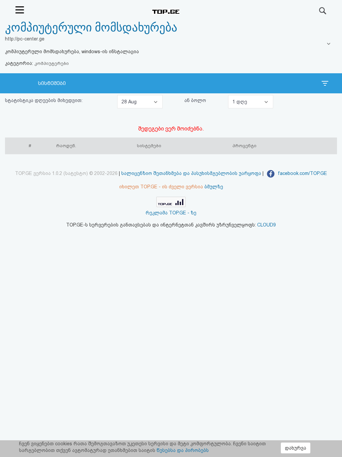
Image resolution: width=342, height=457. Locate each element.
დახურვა (295, 448)
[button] (140, 101)
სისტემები (52, 83)
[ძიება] (323, 11)
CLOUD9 (266, 224)
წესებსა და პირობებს (183, 450)
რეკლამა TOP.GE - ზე (171, 212)
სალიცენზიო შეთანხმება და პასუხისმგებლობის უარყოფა (191, 173)
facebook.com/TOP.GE (302, 173)
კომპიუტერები (51, 63)
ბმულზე (213, 186)
